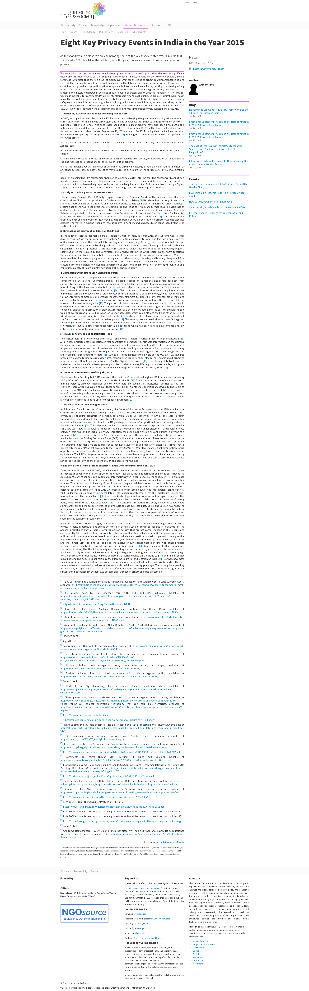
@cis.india (140, 933)
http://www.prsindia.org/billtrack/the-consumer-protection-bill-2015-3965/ (105, 797)
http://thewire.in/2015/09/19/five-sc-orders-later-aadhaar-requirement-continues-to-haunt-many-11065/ (119, 612)
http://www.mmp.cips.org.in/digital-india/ (86, 715)
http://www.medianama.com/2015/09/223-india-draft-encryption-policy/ (100, 668)
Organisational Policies (204, 944)
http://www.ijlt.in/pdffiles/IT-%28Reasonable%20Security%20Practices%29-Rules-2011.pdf (113, 806)
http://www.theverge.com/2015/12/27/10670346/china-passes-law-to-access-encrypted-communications (122, 700)
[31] (112, 502)
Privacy (180, 842)
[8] (160, 216)
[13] (122, 319)
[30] (102, 496)
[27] (177, 470)
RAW (168, 25)
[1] (167, 83)
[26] (133, 447)
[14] (74, 325)
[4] (135, 177)
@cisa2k (146, 928)
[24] (87, 425)
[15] (122, 328)
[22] (165, 390)
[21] (133, 380)
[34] (160, 558)
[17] (155, 345)
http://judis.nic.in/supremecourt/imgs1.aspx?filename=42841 (96, 604)
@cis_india (142, 923)
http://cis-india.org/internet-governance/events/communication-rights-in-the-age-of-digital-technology (122, 821)
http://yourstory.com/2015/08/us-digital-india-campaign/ (92, 739)
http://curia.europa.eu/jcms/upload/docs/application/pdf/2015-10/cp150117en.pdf (108, 776)
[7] (182, 203)
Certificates (199, 963)
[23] (131, 399)
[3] (61, 173)
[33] (140, 546)
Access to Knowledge (92, 25)
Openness (114, 25)
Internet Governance (136, 25)
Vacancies (198, 957)
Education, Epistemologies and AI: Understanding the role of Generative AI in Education (218, 162)
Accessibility (68, 25)
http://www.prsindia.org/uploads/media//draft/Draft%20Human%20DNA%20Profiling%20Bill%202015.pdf (122, 752)
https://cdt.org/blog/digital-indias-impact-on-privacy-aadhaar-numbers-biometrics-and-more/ (113, 747)
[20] (166, 367)
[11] (101, 303)
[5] (163, 187)
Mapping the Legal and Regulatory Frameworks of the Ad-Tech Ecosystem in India (218, 111)
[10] (116, 290)
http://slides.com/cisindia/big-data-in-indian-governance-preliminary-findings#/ (110, 719)
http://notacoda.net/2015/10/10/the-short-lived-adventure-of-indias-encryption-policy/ (109, 676)
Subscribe (141, 913)
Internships (198, 960)
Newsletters (199, 947)
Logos (196, 950)
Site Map (65, 871)
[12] (177, 312)
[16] (182, 338)
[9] (128, 283)
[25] (75, 435)
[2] (123, 134)
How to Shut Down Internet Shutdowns (210, 201)
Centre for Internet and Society (149, 938)
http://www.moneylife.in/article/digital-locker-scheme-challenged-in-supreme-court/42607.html (122, 618)
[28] (169, 476)
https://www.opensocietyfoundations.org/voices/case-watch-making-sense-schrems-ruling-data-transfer (119, 792)
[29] (108, 489)
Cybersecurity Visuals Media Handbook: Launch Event (218, 207)
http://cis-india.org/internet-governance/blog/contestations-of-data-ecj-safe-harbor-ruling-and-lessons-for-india (122, 782)
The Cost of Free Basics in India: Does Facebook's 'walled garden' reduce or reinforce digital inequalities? (215, 149)
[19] (145, 361)
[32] (109, 539)
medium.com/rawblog (159, 918)
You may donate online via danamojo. (142, 888)
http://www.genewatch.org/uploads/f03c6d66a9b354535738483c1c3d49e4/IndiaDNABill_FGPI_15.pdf (115, 760)
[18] (106, 354)
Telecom (157, 25)
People (196, 954)
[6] (141, 200)
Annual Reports (200, 941)
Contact (95, 871)
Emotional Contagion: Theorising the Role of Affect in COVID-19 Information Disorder (219, 123)
